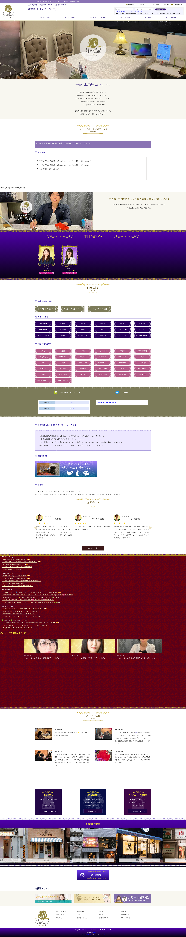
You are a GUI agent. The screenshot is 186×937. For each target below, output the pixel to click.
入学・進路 (142, 374)
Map (53, 9)
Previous (35, 528)
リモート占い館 (125, 918)
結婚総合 (102, 357)
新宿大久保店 (125, 915)
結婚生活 (122, 363)
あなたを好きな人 (43, 357)
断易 (63, 335)
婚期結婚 (83, 357)
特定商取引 (156, 4)
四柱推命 (63, 323)
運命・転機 (103, 369)
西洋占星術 (43, 323)
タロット (142, 329)
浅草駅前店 (80, 911)
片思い (122, 351)
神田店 (101, 915)
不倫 (63, 363)
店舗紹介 (126, 17)
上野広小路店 (60, 915)
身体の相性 (63, 357)
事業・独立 (122, 374)
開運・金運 (142, 369)
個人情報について (143, 4)
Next (151, 528)
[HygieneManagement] (93, 469)
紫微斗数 (142, 323)
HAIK (94, 932)
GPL (100, 935)
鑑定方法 (46, 17)
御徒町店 (123, 911)
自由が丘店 (59, 918)
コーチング (103, 335)
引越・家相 (83, 374)
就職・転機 (63, 374)
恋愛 (63, 351)
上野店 (79, 915)
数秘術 (102, 323)
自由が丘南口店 (82, 918)
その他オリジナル (142, 335)
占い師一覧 (71, 17)
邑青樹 (72, 408)
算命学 (82, 323)
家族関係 (43, 369)
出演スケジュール (99, 17)
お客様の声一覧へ (93, 548)
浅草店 (101, 911)
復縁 (43, 363)
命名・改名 (122, 357)
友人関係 (63, 369)
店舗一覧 (166, 4)
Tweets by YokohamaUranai (106, 402)
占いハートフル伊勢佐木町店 (92, 930)
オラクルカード (43, 335)
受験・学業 (83, 363)
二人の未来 (103, 351)
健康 (122, 369)
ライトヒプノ (123, 335)
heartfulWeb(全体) (179, 4)
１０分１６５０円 (73, 309)
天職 (43, 374)
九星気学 (122, 323)
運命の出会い (103, 363)
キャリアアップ (102, 374)
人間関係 (43, 351)
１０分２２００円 (99, 309)
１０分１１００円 (46, 309)
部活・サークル (43, 380)
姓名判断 (63, 329)
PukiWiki (88, 935)
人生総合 (142, 363)
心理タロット (123, 329)
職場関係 (83, 369)
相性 (83, 351)
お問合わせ (172, 17)
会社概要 (131, 4)
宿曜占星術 (43, 329)
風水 (102, 329)
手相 (83, 329)
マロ (72, 402)
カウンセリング (83, 335)
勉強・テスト (63, 380)
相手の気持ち (142, 351)
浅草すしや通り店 (61, 911)
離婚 (142, 357)
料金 (149, 17)
